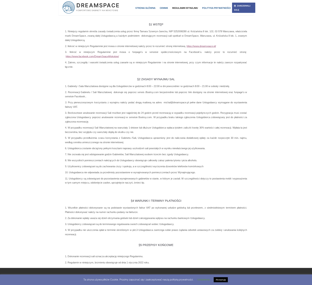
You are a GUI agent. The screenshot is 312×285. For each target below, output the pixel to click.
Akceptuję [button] (221, 279)
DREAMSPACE (98, 5)
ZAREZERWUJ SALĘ (242, 8)
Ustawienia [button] (203, 279)
